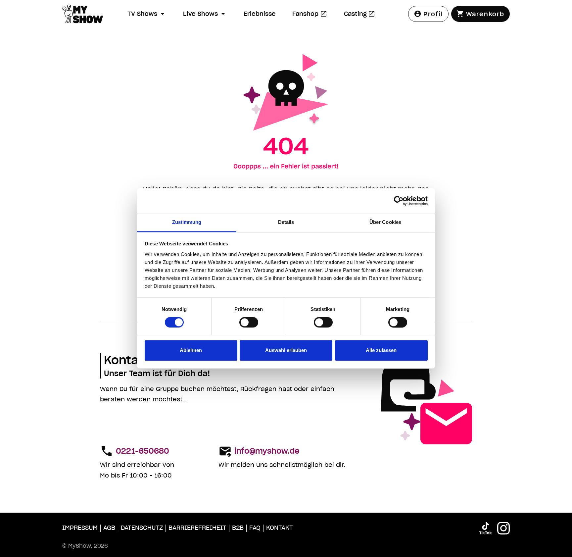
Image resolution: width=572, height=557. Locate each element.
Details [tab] (286, 222)
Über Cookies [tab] (385, 222)
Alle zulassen (381, 350)
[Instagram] (503, 528)
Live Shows (200, 14)
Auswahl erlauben (286, 350)
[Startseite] (92, 14)
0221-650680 (142, 451)
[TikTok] (485, 528)
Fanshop (312, 16)
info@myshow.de (267, 451)
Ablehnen (191, 350)
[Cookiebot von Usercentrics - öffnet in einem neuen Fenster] (399, 201)
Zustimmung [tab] (187, 222)
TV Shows (142, 14)
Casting (362, 16)
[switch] (248, 322)
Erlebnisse (260, 14)
